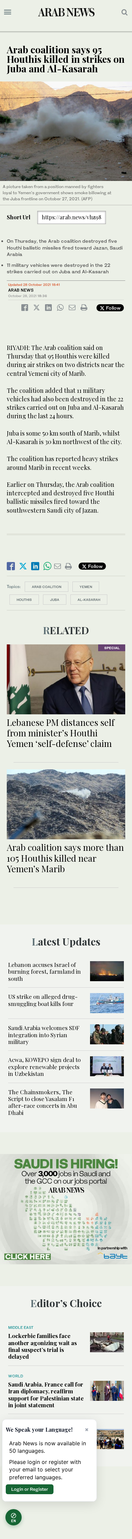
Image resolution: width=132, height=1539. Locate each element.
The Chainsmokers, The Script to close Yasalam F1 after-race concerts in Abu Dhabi (42, 1102)
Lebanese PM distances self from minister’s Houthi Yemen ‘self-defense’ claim (60, 732)
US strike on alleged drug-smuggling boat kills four (43, 1000)
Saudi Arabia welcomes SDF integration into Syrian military (44, 1034)
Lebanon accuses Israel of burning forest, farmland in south (44, 971)
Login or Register (29, 1489)
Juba (54, 600)
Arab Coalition (46, 587)
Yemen (86, 587)
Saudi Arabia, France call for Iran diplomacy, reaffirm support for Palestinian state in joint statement (46, 1394)
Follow (112, 308)
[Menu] (7, 12)
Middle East (21, 1327)
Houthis (24, 600)
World (15, 1376)
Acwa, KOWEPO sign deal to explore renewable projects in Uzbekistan (44, 1066)
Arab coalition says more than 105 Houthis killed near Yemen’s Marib (65, 857)
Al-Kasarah (89, 600)
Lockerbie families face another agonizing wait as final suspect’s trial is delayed (42, 1346)
